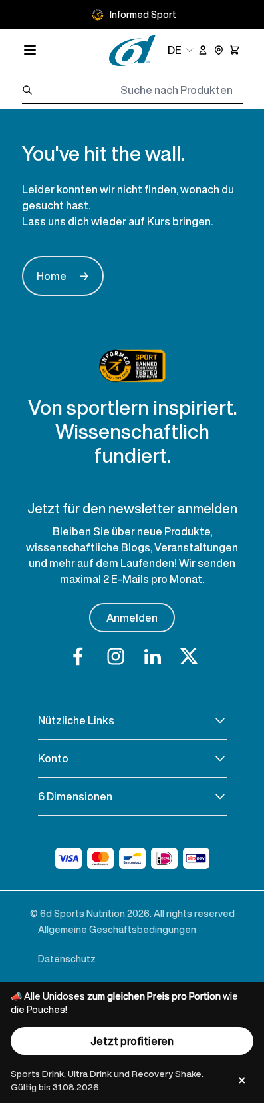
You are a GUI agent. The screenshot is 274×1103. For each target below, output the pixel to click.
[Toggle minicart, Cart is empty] (235, 50)
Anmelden (132, 618)
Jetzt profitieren (132, 1041)
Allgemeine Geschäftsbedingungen (117, 929)
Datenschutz (67, 959)
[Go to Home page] (132, 50)
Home (63, 276)
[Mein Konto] (203, 50)
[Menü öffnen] (30, 50)
